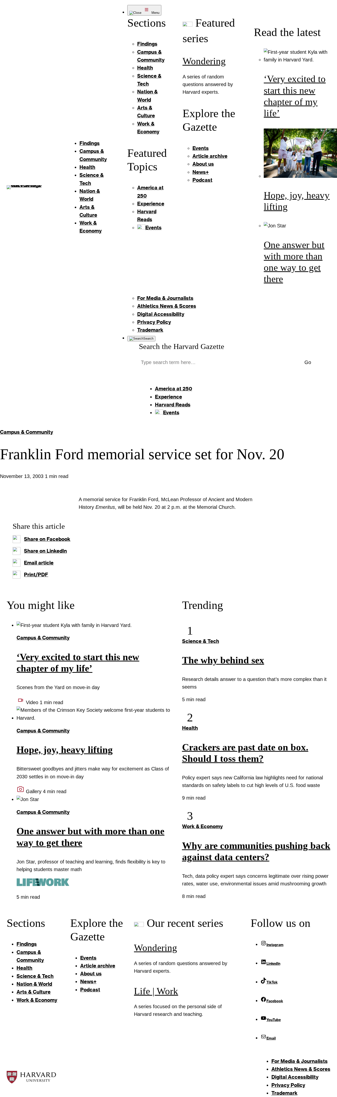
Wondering (204, 61)
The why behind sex (223, 660)
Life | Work (156, 991)
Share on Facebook (47, 539)
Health (190, 728)
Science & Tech (200, 641)
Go (307, 362)
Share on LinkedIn (45, 551)
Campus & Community (26, 432)
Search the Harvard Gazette (181, 346)
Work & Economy (202, 826)
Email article (39, 563)
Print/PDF (36, 574)
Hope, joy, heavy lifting (65, 750)
